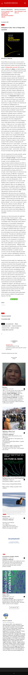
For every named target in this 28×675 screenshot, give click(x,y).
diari (3, 24)
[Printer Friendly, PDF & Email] (14, 299)
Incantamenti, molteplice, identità (10, 556)
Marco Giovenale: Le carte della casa (20, 12)
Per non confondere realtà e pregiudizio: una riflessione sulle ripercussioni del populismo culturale (7, 14)
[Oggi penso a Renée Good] (14, 418)
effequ (16, 324)
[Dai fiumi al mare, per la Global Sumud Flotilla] (14, 465)
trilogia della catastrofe (7, 329)
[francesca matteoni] (6, 616)
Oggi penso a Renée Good (8, 431)
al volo (4, 429)
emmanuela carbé (6, 326)
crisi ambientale (9, 324)
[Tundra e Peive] (14, 581)
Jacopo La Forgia (15, 327)
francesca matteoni (6, 316)
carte (4, 554)
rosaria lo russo (9, 344)
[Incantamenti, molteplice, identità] (14, 543)
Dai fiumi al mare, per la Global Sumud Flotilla (13, 478)
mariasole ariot (5, 596)
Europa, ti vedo (6, 516)
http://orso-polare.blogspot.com (8, 622)
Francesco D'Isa (5, 327)
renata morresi (5, 388)
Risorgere (4, 387)
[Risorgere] (14, 374)
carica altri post (13, 607)
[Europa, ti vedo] (14, 503)
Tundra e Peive (5, 595)
